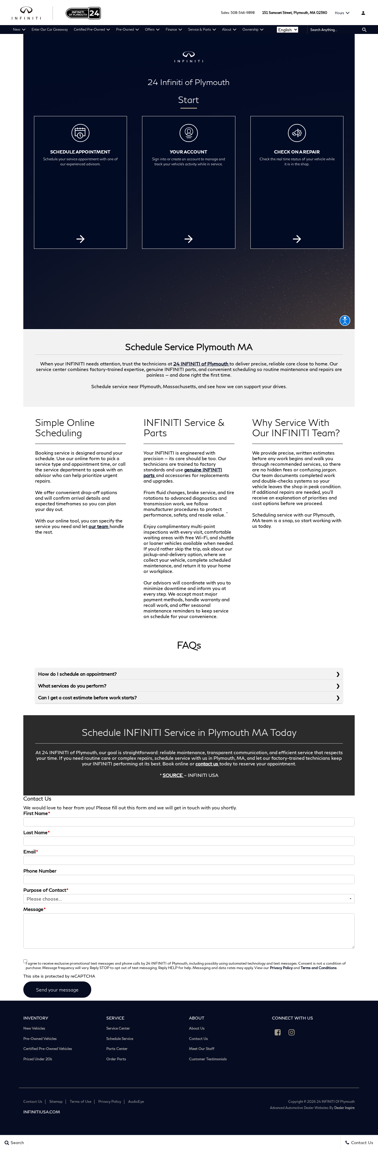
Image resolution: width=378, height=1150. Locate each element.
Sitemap (56, 1101)
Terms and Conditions (319, 968)
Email (30, 851)
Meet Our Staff (201, 1049)
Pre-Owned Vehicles (40, 1039)
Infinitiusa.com (41, 1111)
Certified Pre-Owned (89, 29)
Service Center (118, 1028)
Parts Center (117, 1049)
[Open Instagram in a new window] (292, 1032)
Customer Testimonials (208, 1059)
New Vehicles (34, 1028)
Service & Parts (199, 29)
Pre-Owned (125, 29)
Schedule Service (119, 1039)
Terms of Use (80, 1101)
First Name (36, 813)
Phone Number (39, 870)
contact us (207, 763)
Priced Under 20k (37, 1059)
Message (34, 909)
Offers (149, 29)
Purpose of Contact (46, 890)
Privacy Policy (281, 968)
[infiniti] (33, 12)
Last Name (36, 832)
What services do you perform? (72, 685)
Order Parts (116, 1059)
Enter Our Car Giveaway (50, 29)
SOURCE (173, 775)
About (226, 29)
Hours (339, 13)
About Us (197, 1028)
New (16, 29)
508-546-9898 (243, 12)
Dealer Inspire (344, 1108)
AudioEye (136, 1101)
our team (99, 526)
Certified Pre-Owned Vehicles (47, 1049)
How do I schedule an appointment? (77, 674)
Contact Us (198, 1039)
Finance (171, 29)
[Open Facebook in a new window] (278, 1032)
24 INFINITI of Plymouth (201, 363)
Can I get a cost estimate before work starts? (87, 697)
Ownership (250, 29)
